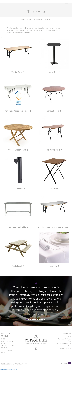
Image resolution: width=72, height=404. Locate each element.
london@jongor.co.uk (12, 369)
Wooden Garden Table (17, 150)
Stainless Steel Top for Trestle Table (53, 227)
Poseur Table (53, 72)
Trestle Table (17, 72)
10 (42, 320)
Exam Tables (53, 188)
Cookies (17, 363)
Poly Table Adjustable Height (17, 111)
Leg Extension (17, 188)
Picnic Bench (17, 266)
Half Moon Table (53, 150)
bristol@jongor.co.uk (4, 369)
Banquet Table (53, 111)
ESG (26, 363)
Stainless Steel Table (17, 227)
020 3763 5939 (66, 348)
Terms (22, 363)
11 (44, 320)
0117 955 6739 (8, 350)
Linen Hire (53, 266)
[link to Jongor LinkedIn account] (36, 349)
